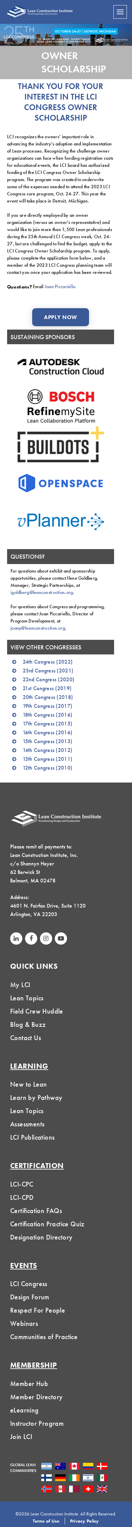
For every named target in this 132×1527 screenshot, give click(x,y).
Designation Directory (41, 1237)
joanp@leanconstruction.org (37, 628)
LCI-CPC (22, 1184)
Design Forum (29, 1297)
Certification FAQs (36, 1210)
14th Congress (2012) (47, 750)
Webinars (24, 1323)
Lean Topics (26, 998)
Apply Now (60, 317)
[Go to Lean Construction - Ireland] (74, 1477)
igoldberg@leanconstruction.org (41, 592)
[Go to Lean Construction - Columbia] (88, 1466)
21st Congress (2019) (47, 688)
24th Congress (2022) (48, 661)
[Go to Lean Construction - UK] (102, 1489)
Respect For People (37, 1310)
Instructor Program (37, 1423)
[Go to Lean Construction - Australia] (60, 1466)
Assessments (27, 1124)
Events (23, 1265)
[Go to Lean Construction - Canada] (74, 1466)
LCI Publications (32, 1137)
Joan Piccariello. (61, 286)
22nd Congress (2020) (48, 679)
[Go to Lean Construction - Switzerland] (88, 1489)
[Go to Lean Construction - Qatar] (74, 1489)
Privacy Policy (84, 1521)
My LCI (20, 984)
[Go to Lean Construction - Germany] (60, 1477)
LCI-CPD (22, 1197)
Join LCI (21, 1436)
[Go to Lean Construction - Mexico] (102, 1477)
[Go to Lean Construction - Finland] (46, 1477)
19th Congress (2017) (47, 705)
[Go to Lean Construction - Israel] (88, 1477)
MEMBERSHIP (33, 1365)
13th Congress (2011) (47, 758)
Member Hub (29, 1383)
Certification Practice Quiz (47, 1223)
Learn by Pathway (36, 1097)
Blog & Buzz (28, 1024)
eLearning (24, 1410)
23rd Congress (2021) (48, 670)
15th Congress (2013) (47, 741)
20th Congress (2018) (48, 697)
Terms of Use (46, 1521)
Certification (37, 1166)
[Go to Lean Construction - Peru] (60, 1489)
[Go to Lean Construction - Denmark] (102, 1466)
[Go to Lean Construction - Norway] (46, 1489)
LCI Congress (28, 1283)
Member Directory (36, 1396)
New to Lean (28, 1084)
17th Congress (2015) (47, 723)
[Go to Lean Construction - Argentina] (46, 1466)
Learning (29, 1066)
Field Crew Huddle (36, 1011)
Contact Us (25, 1037)
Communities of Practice (44, 1336)
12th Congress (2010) (47, 767)
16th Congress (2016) (47, 732)
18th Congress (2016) (47, 714)
